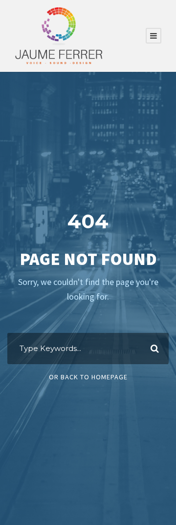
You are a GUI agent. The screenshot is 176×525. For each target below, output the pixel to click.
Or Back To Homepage (88, 376)
